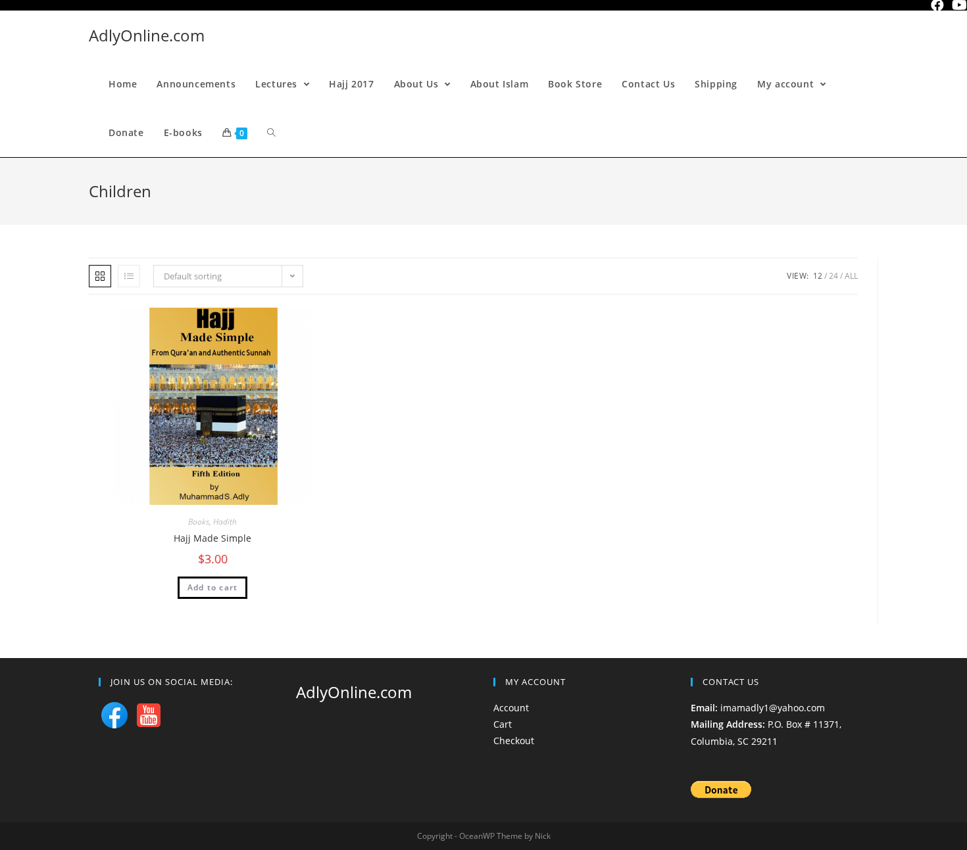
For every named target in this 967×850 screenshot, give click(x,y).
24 (833, 275)
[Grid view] (100, 276)
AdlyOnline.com (147, 35)
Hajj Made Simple (212, 538)
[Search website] (271, 132)
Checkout (513, 740)
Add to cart (212, 587)
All (851, 275)
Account (511, 707)
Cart (502, 724)
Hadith (225, 521)
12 (817, 275)
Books (198, 521)
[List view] (129, 276)
